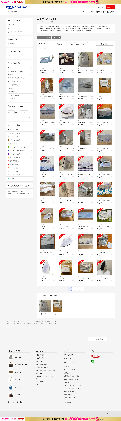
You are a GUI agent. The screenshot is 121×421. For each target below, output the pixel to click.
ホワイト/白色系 (15, 133)
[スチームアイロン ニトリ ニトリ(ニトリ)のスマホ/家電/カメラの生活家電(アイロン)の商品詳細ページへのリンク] (85, 59)
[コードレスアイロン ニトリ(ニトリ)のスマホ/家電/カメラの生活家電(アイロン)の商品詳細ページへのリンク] (66, 111)
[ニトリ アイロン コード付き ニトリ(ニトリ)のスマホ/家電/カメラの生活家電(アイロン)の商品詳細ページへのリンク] (85, 241)
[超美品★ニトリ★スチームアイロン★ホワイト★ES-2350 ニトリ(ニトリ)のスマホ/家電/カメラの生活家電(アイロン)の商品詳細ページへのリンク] (85, 163)
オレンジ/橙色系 (15, 168)
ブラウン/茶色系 (15, 140)
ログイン (100, 7)
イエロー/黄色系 (15, 157)
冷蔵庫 (13, 99)
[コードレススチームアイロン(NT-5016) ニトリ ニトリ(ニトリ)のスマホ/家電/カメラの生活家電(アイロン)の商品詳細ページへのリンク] (104, 59)
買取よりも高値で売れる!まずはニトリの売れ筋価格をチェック (18, 193)
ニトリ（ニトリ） (43, 37)
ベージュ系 (13, 143)
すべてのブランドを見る (15, 402)
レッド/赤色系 (14, 164)
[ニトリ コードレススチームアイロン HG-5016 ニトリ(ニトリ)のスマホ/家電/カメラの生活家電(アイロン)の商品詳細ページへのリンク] (85, 267)
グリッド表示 (82, 44)
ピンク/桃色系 (14, 161)
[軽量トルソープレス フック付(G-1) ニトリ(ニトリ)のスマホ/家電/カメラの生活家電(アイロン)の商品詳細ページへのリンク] (47, 189)
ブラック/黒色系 (15, 130)
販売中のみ (62, 44)
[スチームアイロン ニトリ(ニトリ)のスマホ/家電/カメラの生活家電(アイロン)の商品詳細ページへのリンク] (104, 267)
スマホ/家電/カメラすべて (17, 85)
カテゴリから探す (94, 12)
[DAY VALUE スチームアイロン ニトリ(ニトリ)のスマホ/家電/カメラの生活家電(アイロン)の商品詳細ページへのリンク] (85, 215)
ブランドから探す (108, 12)
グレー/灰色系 (14, 137)
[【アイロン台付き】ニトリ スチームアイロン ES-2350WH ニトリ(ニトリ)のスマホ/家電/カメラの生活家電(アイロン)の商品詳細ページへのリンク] (66, 215)
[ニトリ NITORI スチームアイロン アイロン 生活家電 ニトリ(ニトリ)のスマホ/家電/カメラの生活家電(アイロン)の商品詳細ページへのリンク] (47, 111)
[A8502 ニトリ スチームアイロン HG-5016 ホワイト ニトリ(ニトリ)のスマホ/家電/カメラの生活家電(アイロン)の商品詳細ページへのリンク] (66, 85)
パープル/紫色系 (15, 154)
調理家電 (12, 88)
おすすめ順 (70, 44)
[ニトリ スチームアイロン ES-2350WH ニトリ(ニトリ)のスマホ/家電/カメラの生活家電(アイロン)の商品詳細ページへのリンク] (47, 215)
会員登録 (110, 7)
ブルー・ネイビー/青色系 (17, 150)
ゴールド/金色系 (15, 175)
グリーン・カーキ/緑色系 (17, 147)
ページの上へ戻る (97, 339)
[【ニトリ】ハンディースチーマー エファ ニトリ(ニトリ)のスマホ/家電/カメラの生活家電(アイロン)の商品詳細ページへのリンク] (104, 85)
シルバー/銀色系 (15, 171)
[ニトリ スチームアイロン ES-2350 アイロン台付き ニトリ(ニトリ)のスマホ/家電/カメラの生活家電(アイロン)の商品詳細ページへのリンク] (104, 189)
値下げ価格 (11, 44)
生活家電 (12, 92)
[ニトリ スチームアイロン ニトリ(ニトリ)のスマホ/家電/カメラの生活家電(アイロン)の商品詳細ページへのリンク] (47, 163)
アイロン (55, 37)
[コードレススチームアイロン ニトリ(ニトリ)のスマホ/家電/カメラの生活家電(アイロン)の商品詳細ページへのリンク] (104, 241)
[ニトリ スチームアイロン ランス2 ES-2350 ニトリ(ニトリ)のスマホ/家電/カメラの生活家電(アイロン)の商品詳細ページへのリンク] (66, 189)
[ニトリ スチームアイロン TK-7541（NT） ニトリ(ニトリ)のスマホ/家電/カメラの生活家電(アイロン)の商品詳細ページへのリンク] (47, 137)
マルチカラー (14, 178)
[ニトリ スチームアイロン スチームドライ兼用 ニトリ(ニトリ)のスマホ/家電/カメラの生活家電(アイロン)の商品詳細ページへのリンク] (104, 137)
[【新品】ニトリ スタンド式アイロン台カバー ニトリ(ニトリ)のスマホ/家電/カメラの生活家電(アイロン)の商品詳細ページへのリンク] (85, 137)
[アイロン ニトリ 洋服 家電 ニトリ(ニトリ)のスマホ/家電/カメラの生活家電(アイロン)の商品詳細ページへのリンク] (66, 163)
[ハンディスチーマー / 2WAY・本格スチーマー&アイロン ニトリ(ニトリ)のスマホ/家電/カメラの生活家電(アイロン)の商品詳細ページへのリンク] (66, 59)
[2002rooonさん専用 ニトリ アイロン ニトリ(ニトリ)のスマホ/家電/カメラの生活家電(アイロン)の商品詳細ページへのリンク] (85, 111)
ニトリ (10, 55)
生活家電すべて (15, 95)
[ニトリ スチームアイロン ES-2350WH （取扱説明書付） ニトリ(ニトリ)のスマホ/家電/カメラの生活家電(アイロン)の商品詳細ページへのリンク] (47, 267)
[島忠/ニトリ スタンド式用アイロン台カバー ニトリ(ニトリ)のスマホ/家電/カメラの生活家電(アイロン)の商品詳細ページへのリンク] (47, 241)
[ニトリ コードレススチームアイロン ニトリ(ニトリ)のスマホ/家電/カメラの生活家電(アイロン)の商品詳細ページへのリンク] (104, 215)
